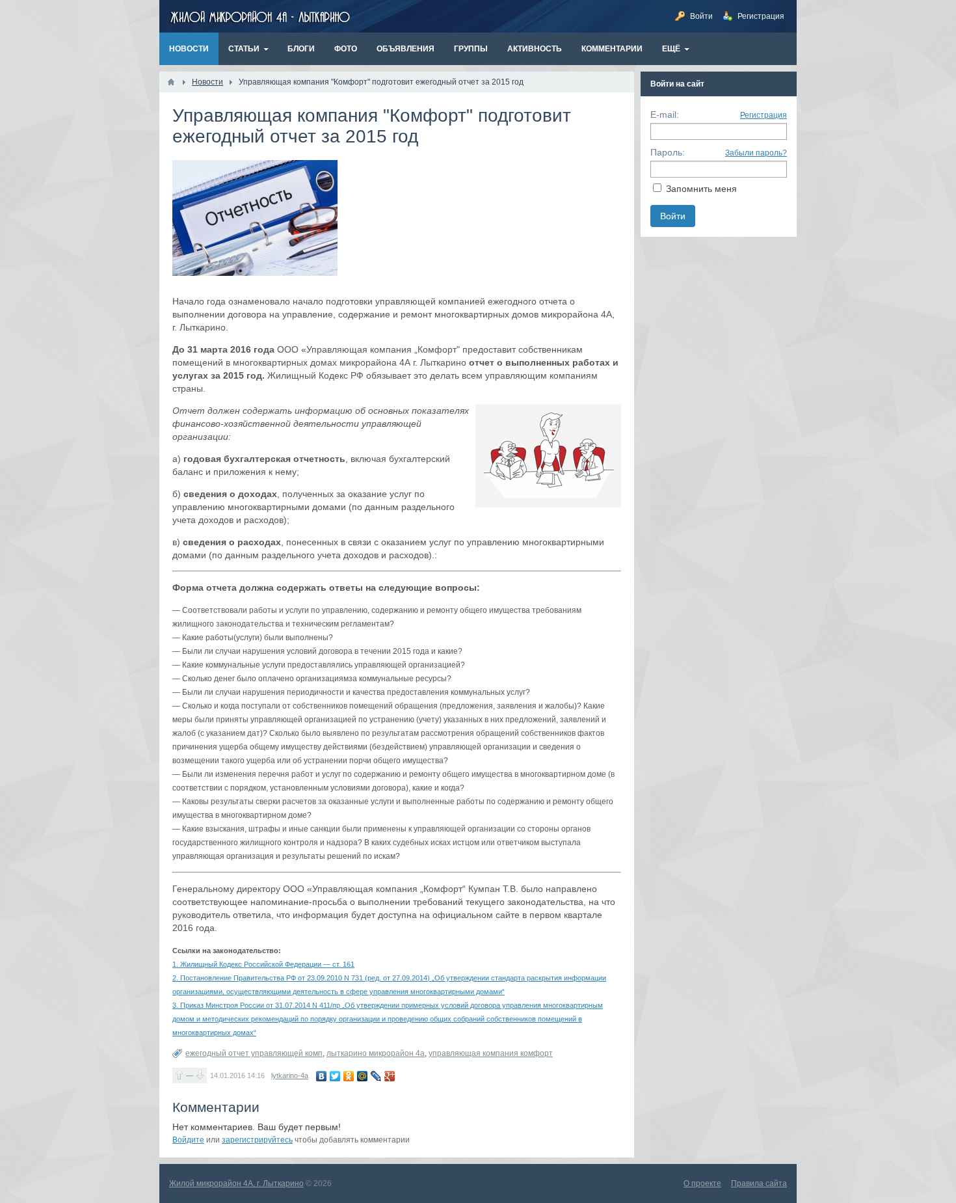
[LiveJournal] (376, 1076)
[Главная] (171, 82)
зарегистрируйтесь (257, 1139)
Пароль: (667, 152)
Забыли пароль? (756, 152)
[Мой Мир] (362, 1076)
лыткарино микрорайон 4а (375, 1053)
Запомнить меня (701, 188)
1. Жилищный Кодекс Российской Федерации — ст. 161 (263, 964)
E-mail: (664, 114)
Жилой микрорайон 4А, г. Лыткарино (236, 1183)
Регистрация (763, 115)
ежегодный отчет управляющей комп (254, 1053)
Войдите (188, 1139)
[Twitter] (335, 1076)
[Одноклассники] (349, 1076)
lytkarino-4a (289, 1075)
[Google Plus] (390, 1076)
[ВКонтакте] (321, 1076)
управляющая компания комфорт (491, 1053)
